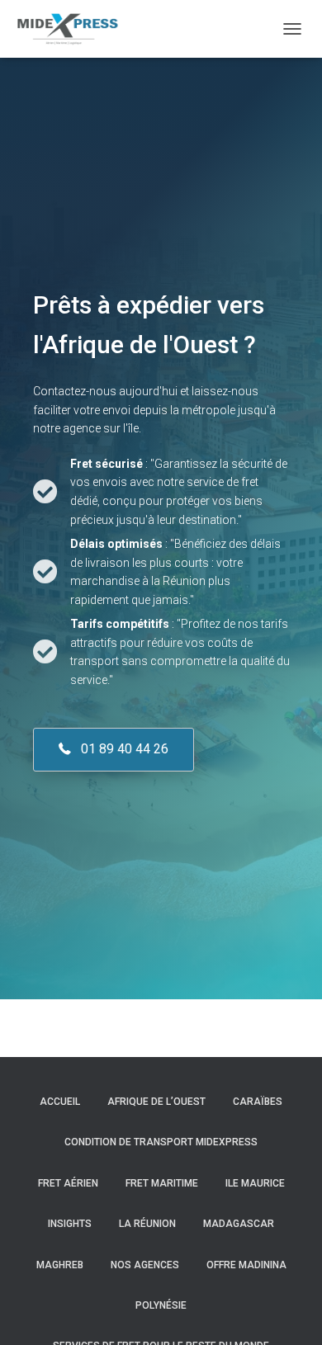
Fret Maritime (161, 1183)
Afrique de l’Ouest (156, 1101)
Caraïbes (257, 1101)
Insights (70, 1223)
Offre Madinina (246, 1265)
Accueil (60, 1101)
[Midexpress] (72, 29)
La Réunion (147, 1223)
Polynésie (161, 1305)
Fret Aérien (68, 1183)
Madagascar (238, 1223)
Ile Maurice (255, 1183)
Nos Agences (145, 1265)
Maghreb (59, 1265)
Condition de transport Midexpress (161, 1142)
